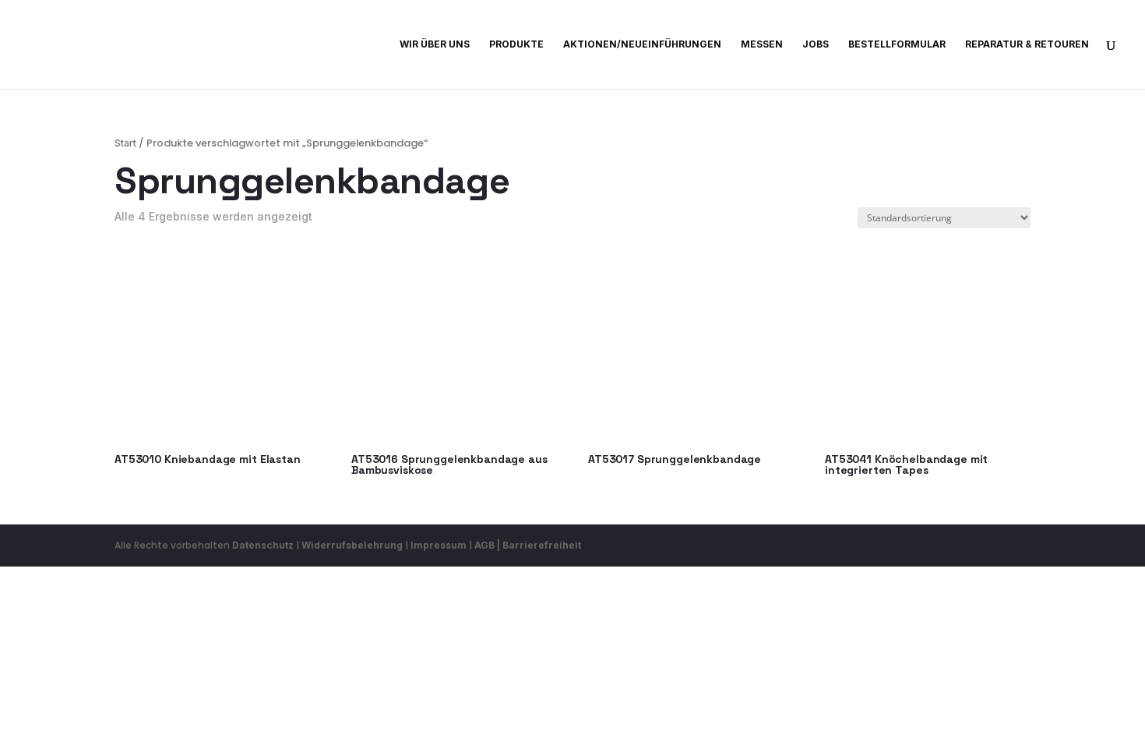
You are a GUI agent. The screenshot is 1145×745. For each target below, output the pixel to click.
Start (125, 143)
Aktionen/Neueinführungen (642, 44)
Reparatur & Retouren (1027, 44)
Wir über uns (435, 44)
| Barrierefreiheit (539, 545)
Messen (762, 44)
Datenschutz (263, 545)
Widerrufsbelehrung (353, 545)
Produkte (516, 44)
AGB (484, 545)
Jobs (815, 44)
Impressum (438, 545)
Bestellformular (897, 44)
